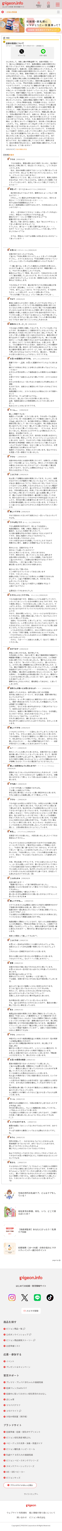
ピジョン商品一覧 (14, 1328)
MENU (58, 12)
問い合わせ (22, 1517)
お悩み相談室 (11, 12)
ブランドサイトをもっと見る (21, 1485)
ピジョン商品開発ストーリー (19, 1340)
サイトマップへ (31, 1494)
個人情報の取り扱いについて (42, 1512)
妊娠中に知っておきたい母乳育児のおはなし (26, 1393)
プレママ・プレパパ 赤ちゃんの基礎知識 (24, 1382)
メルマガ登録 (32, 1310)
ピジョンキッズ (13, 1477)
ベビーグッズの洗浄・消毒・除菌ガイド (24, 1443)
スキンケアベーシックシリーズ (20, 1466)
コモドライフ (12, 1410)
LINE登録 (48, 6)
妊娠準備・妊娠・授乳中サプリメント (23, 1431)
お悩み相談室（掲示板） (17, 1416)
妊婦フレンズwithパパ (16, 1388)
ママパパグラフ (13, 1405)
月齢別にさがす (39, 6)
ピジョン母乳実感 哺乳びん (18, 1437)
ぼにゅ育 (10, 1399)
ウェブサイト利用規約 (17, 1512)
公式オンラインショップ (17, 1334)
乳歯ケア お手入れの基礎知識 (19, 1454)
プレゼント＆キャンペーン (18, 1367)
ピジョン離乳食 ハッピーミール (20, 1449)
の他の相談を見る (21, 149)
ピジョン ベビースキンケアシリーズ (22, 1460)
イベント (10, 1361)
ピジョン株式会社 (37, 1517)
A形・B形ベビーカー (15, 1471)
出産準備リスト (13, 1345)
